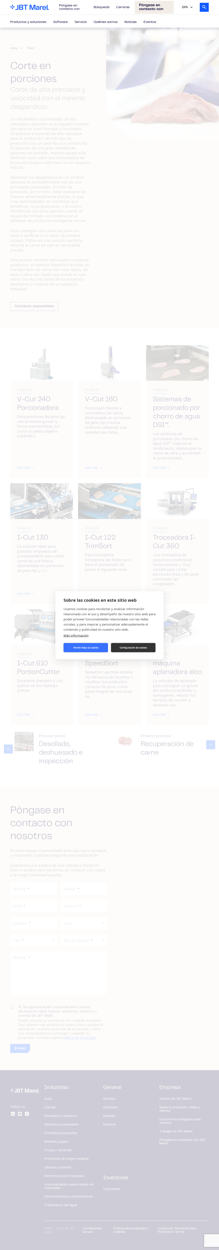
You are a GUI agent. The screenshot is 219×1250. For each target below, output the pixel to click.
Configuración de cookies (133, 647)
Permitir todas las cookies (85, 647)
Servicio (81, 22)
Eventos (150, 22)
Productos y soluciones (28, 22)
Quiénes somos (106, 22)
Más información (76, 635)
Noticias (130, 22)
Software (60, 22)
